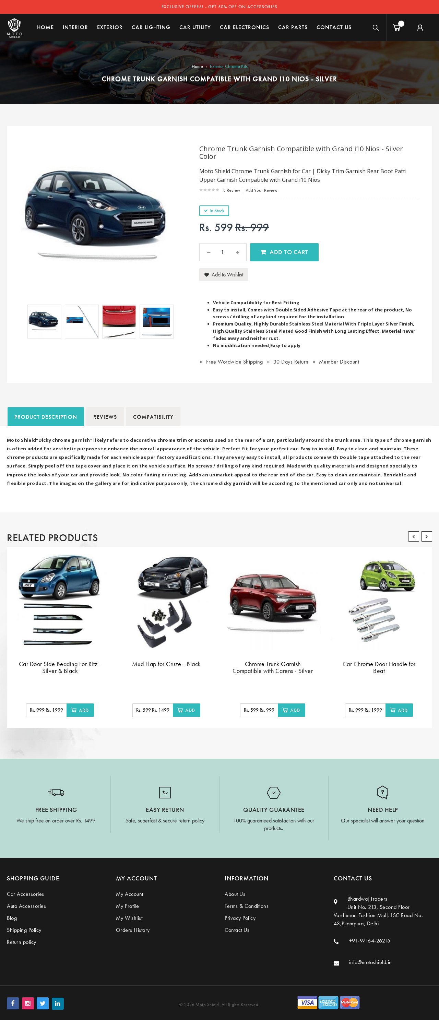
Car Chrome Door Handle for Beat (379, 667)
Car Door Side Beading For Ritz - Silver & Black (60, 667)
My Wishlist (129, 918)
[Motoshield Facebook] (13, 1003)
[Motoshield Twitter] (43, 1003)
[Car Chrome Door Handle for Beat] (379, 602)
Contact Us (237, 930)
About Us (235, 894)
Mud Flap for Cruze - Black (166, 664)
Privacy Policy (240, 918)
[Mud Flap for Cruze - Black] (166, 602)
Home (197, 66)
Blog (12, 918)
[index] (14, 27)
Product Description (45, 416)
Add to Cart (289, 252)
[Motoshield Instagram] (28, 1003)
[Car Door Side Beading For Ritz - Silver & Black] (60, 602)
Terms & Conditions (247, 906)
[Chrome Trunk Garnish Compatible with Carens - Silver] (273, 602)
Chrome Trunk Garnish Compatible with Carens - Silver (273, 667)
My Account (129, 894)
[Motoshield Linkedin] (58, 1004)
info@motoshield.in (370, 962)
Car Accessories (25, 894)
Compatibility (153, 416)
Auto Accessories (26, 906)
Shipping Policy (24, 930)
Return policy (21, 942)
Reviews (105, 416)
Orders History (133, 930)
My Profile (127, 906)
